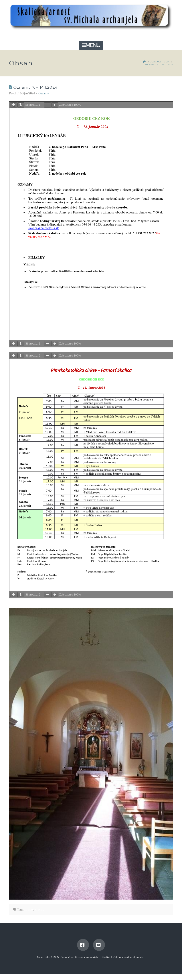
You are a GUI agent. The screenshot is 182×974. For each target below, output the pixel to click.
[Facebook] (83, 945)
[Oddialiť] (47, 105)
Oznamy (43, 93)
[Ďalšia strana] (20, 105)
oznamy (28, 909)
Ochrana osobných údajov (129, 957)
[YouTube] (99, 945)
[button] (91, 45)
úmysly (39, 909)
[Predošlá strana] (13, 105)
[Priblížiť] (54, 105)
